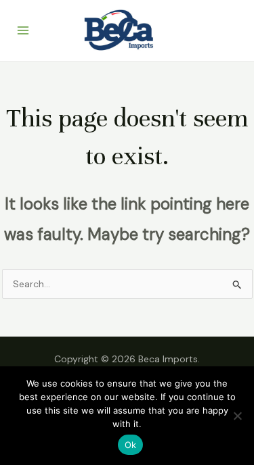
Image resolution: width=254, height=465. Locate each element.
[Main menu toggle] (23, 30)
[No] (237, 415)
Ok (131, 444)
